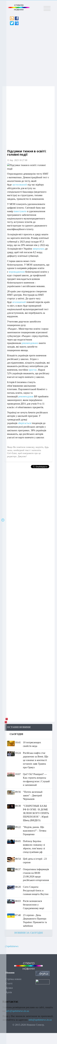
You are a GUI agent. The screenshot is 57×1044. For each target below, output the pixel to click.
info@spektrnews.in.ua (40, 1019)
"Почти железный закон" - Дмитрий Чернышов (32, 795)
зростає (33, 369)
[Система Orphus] (43, 973)
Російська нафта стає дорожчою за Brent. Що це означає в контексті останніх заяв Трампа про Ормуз (35, 760)
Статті (9, 983)
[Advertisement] (28, 55)
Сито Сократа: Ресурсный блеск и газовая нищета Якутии (35, 890)
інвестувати (20, 211)
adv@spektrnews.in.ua (17, 1011)
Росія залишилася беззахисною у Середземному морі (33, 905)
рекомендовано (30, 343)
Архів (9, 992)
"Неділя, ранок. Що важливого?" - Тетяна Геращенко (34, 831)
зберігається (24, 423)
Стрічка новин (13, 979)
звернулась (38, 248)
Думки (9, 988)
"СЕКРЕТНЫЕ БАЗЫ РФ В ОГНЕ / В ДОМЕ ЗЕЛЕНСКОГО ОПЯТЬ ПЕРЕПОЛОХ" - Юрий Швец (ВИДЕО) (36, 813)
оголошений (19, 302)
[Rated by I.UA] (43, 981)
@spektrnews (11, 946)
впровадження (17, 271)
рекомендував (25, 396)
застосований (19, 184)
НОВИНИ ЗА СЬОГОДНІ (28, 932)
